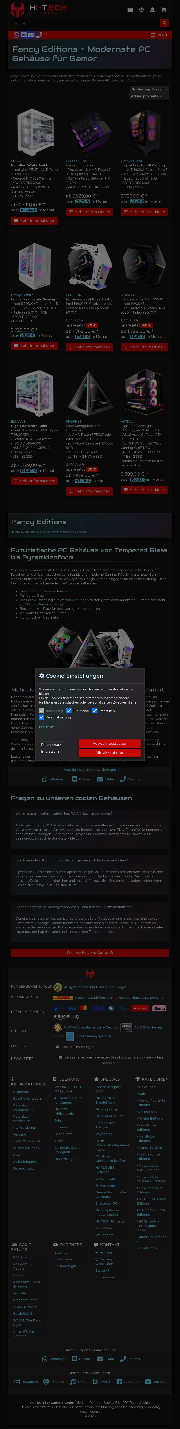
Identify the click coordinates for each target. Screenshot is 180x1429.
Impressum (50, 751)
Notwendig (54, 711)
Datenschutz (51, 745)
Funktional (81, 711)
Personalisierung (58, 717)
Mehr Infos (45, 726)
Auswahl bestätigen (110, 743)
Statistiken (107, 711)
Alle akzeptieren (109, 753)
